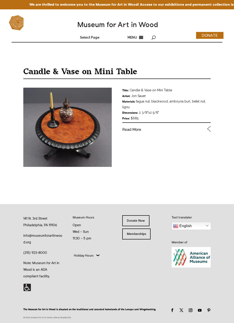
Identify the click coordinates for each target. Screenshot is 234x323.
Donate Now (136, 221)
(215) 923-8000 (35, 253)
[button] (89, 37)
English (185, 226)
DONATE (210, 35)
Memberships (136, 234)
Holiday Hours (83, 255)
